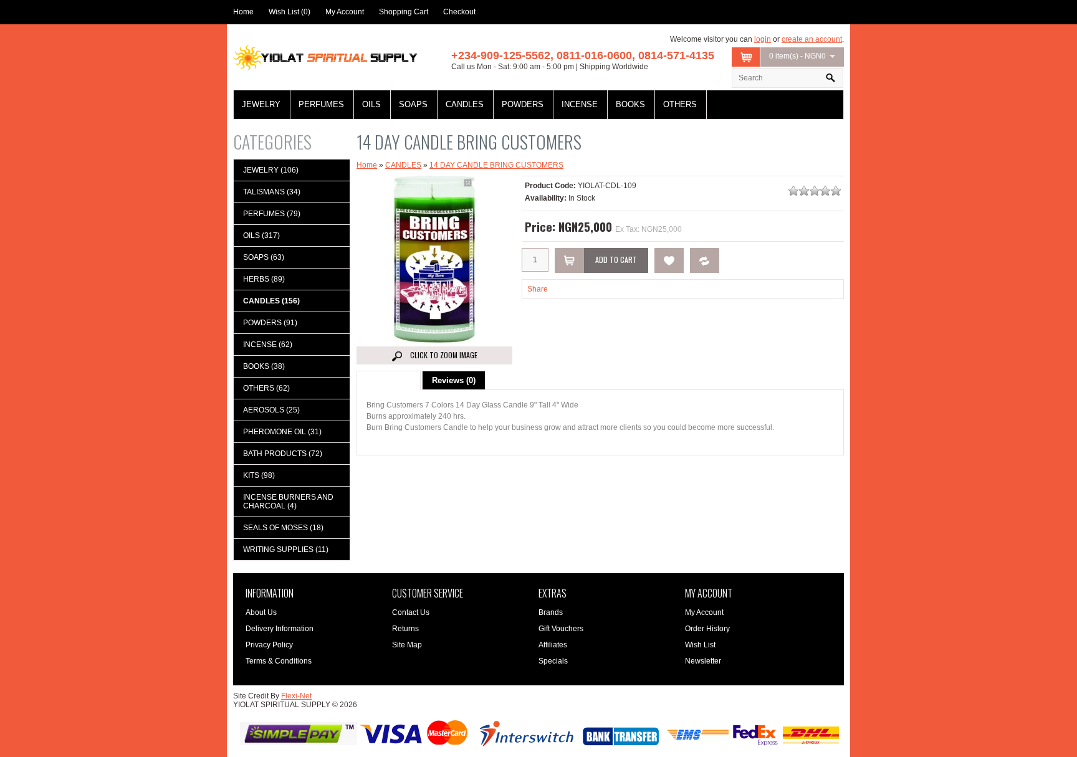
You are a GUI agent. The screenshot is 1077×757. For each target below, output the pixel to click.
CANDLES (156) (271, 301)
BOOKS (630, 104)
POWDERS (522, 104)
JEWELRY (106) (271, 170)
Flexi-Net (296, 696)
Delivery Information (280, 628)
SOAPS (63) (263, 257)
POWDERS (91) (270, 322)
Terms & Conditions (279, 661)
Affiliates (552, 644)
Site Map (407, 644)
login (762, 39)
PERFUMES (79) (271, 213)
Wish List (700, 644)
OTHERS (680, 104)
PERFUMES (321, 104)
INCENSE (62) (267, 344)
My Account (344, 11)
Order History (707, 628)
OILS (371, 104)
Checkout (459, 11)
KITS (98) (259, 475)
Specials (553, 661)
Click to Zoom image (442, 355)
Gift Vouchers (560, 628)
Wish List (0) (289, 11)
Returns (405, 628)
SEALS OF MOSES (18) (283, 527)
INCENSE (580, 104)
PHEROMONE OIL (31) (282, 431)
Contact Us (410, 612)
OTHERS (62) (266, 388)
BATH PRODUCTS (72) (282, 453)
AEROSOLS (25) (271, 410)
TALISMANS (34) (271, 192)
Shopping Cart (403, 11)
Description (388, 380)
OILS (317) (261, 235)
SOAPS (413, 104)
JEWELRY (261, 104)
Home (243, 11)
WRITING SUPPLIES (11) (285, 549)
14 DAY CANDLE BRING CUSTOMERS (496, 165)
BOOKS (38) (264, 366)
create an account (812, 39)
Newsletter (703, 661)
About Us (261, 612)
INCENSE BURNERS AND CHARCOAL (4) (288, 501)
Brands (550, 612)
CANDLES (465, 104)
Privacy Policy (269, 644)
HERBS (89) (264, 279)
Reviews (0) (454, 380)
